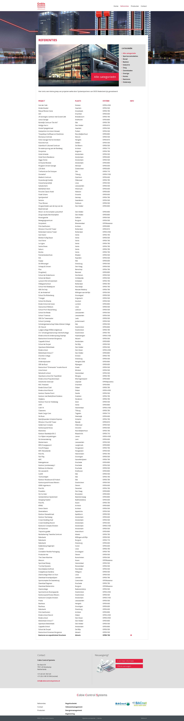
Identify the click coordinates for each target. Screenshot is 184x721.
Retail (125, 59)
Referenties (124, 6)
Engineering (70, 714)
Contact (144, 6)
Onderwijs (127, 82)
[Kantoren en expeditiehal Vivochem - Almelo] (131, 635)
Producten (135, 6)
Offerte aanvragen (124, 666)
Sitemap (99, 718)
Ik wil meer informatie (125, 661)
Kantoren (126, 79)
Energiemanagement (73, 710)
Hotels (125, 76)
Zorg (125, 68)
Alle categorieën (129, 53)
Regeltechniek (71, 703)
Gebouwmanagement (73, 707)
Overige (126, 73)
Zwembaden (128, 71)
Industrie (126, 65)
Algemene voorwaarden (88, 718)
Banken (126, 62)
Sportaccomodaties (130, 56)
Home (116, 6)
